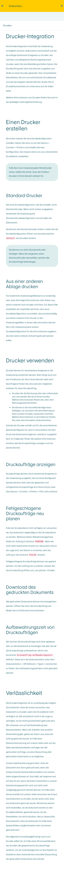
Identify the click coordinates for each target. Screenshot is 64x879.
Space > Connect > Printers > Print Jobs (30, 491)
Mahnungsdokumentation (24, 403)
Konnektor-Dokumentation (38, 420)
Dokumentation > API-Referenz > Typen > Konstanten (31, 664)
